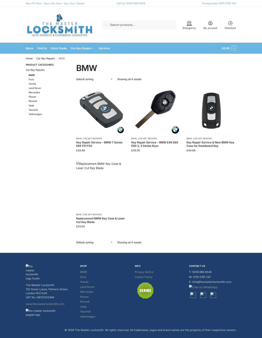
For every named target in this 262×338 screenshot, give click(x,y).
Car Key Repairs (45, 58)
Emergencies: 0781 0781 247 (219, 3)
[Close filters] (62, 65)
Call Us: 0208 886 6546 (131, 3)
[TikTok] (213, 295)
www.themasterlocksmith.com (45, 304)
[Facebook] (193, 295)
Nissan (32, 96)
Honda (32, 83)
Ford (31, 79)
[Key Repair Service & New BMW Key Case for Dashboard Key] (211, 110)
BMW (78, 138)
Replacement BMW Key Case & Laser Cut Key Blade (100, 220)
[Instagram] (203, 295)
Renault (33, 101)
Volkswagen (35, 114)
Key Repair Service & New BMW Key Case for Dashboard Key (210, 144)
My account (210, 27)
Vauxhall (33, 109)
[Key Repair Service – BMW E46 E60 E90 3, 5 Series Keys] (156, 110)
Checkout (230, 27)
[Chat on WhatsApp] (212, 287)
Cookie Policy (143, 277)
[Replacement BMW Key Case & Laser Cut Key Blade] (101, 186)
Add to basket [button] (101, 157)
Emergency (189, 27)
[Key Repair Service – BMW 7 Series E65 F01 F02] (101, 110)
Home (29, 58)
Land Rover (35, 88)
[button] (229, 48)
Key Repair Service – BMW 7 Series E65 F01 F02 (99, 144)
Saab (31, 105)
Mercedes (34, 92)
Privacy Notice (144, 272)
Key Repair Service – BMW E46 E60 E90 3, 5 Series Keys (154, 144)
